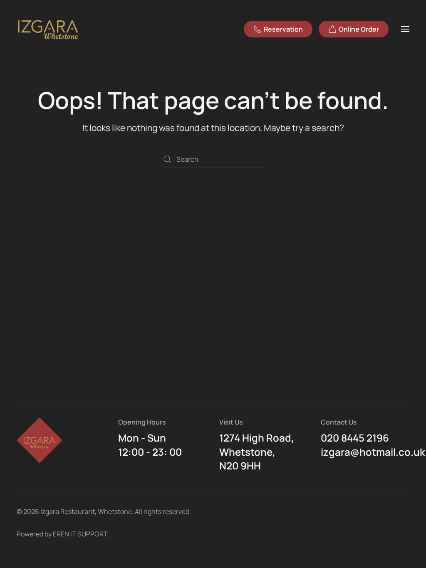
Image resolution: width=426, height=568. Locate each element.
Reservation (283, 29)
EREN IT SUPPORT (80, 533)
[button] (405, 29)
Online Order (359, 29)
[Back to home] (49, 29)
